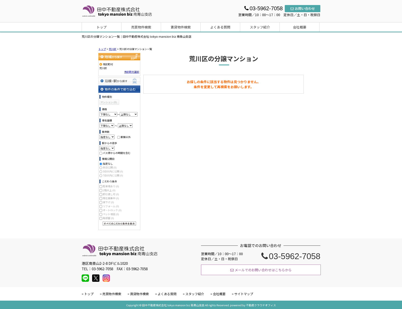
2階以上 (109, 190)
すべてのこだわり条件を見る (119, 223)
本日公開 (109, 167)
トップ (102, 27)
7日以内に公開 (113, 175)
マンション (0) (108, 102)
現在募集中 (111, 198)
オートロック (112, 210)
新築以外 (126, 137)
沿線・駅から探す (119, 80)
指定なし (108, 163)
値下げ (108, 202)
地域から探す (119, 56)
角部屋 (108, 218)
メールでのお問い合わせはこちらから (263, 269)
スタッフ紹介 (260, 27)
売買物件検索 (141, 27)
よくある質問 (220, 27)
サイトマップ (243, 294)
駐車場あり (111, 186)
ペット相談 (111, 214)
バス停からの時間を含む (116, 153)
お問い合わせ (305, 8)
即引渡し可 (111, 194)
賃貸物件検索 (181, 27)
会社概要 (299, 27)
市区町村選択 (131, 72)
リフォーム (111, 206)
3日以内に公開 (113, 171)
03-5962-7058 (294, 256)
